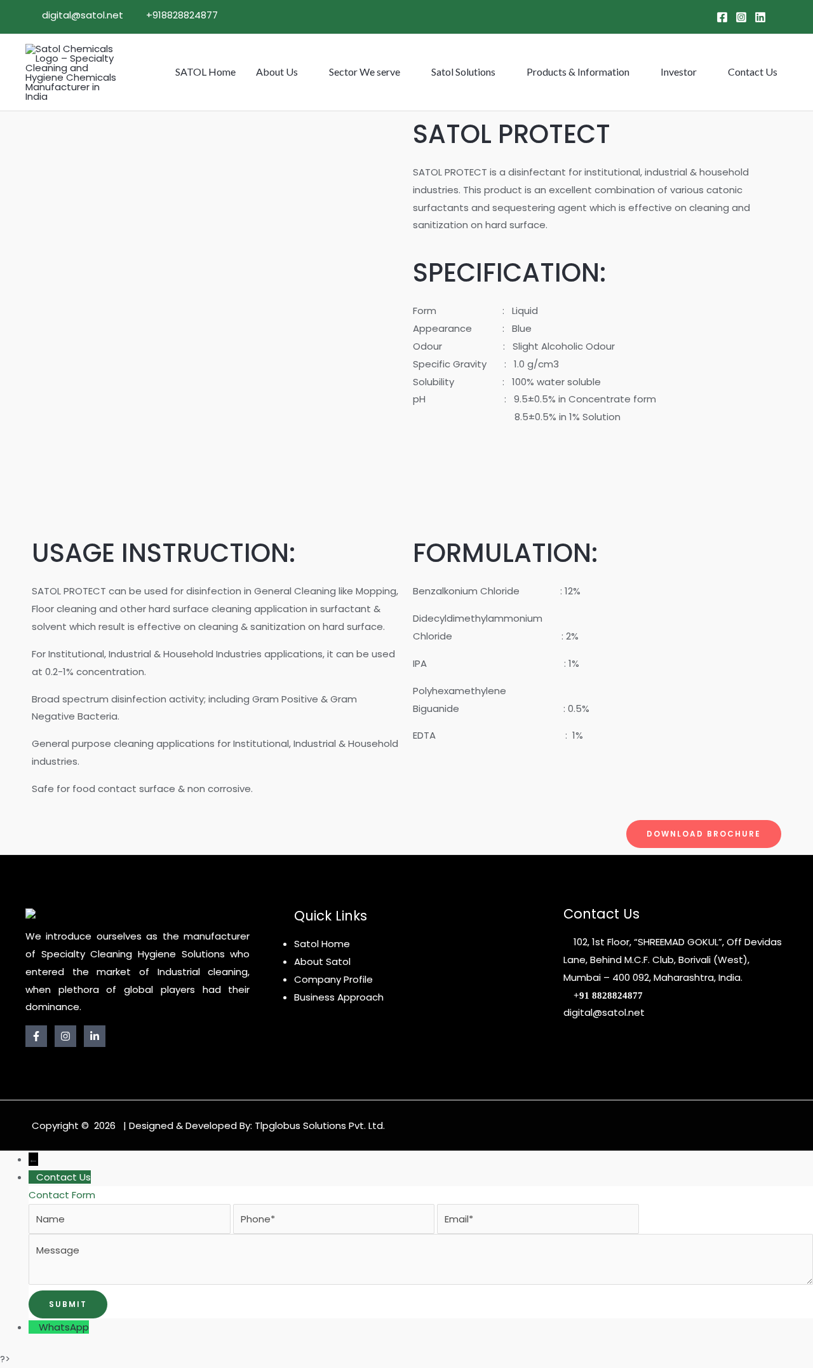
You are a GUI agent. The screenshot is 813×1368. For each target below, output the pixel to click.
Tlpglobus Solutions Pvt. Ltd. (320, 1125)
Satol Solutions (463, 71)
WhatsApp (64, 1327)
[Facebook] (722, 17)
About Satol (322, 961)
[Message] (421, 1281)
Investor (679, 71)
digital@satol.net (81, 15)
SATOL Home (205, 71)
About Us (277, 71)
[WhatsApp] (34, 1327)
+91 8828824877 (608, 996)
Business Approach (339, 997)
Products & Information (578, 71)
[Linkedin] (760, 17)
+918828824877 (181, 15)
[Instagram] (741, 17)
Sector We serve (364, 71)
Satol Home (322, 943)
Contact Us (752, 71)
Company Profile (333, 979)
